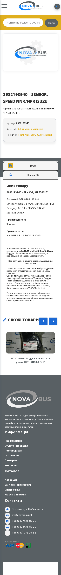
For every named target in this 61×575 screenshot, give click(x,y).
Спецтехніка (12, 489)
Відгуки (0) (33, 175)
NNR (27, 135)
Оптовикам (12, 455)
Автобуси (11, 480)
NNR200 (34, 135)
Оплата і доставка (16, 446)
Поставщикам (13, 450)
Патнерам (11, 460)
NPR (42, 135)
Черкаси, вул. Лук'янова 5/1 (28, 509)
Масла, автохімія (15, 494)
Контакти (11, 465)
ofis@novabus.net (22, 515)
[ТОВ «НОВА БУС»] (28, 408)
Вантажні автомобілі (18, 485)
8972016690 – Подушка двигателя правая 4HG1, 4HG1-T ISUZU (30, 360)
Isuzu (21, 135)
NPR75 (48, 135)
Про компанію (13, 441)
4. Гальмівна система (30, 129)
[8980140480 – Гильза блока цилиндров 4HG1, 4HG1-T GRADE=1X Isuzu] (30, 52)
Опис (33, 166)
